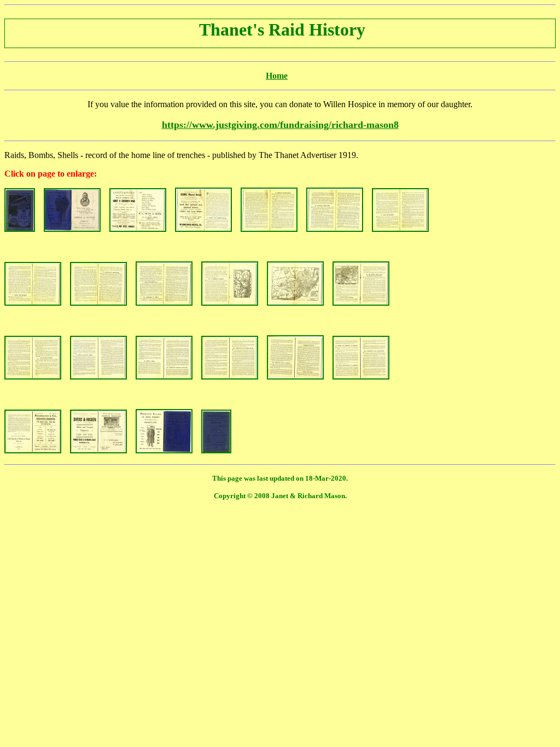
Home (277, 75)
